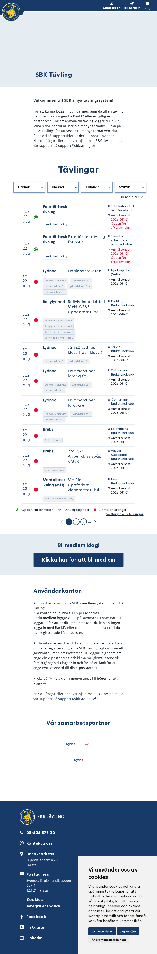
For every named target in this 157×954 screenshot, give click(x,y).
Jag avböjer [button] (128, 931)
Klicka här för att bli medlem (78, 559)
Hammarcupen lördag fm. (82, 373)
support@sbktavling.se (76, 699)
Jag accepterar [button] (102, 931)
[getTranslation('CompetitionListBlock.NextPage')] (95, 521)
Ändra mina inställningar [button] (109, 939)
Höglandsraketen (84, 270)
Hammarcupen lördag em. (82, 403)
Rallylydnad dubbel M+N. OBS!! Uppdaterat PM (86, 306)
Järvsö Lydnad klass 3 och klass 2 (85, 350)
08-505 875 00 (40, 832)
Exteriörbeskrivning (55, 209)
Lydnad (50, 270)
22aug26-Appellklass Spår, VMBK (84, 456)
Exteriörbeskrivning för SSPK (86, 239)
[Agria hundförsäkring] (70, 745)
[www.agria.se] (78, 761)
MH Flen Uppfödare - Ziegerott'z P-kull (84, 485)
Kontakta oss (39, 843)
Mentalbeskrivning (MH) (55, 482)
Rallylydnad (54, 301)
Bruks (48, 429)
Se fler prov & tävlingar (125, 514)
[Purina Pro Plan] (86, 745)
